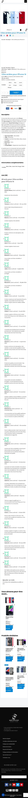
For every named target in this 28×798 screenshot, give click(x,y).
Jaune (13, 166)
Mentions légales (6, 738)
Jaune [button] (20, 82)
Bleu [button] (15, 82)
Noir (16, 166)
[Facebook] (1, 35)
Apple (9, 69)
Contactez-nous (6, 757)
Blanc (7, 166)
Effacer (9, 87)
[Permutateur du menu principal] (25, 1)
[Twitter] (4, 35)
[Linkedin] (10, 35)
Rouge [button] (15, 85)
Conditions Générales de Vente (10, 741)
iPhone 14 (14, 69)
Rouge (19, 166)
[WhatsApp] (13, 35)
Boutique (8, 39)
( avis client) (5, 78)
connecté (13, 582)
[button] (5, 1)
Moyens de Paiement (7, 749)
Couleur (4, 84)
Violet (22, 166)
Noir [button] (10, 85)
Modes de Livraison (7, 746)
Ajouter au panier (16, 93)
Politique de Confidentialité (9, 744)
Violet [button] (20, 85)
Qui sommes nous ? (7, 755)
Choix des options (9, 627)
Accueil (3, 39)
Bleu (10, 166)
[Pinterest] (7, 35)
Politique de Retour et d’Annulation (10, 752)
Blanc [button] (10, 82)
